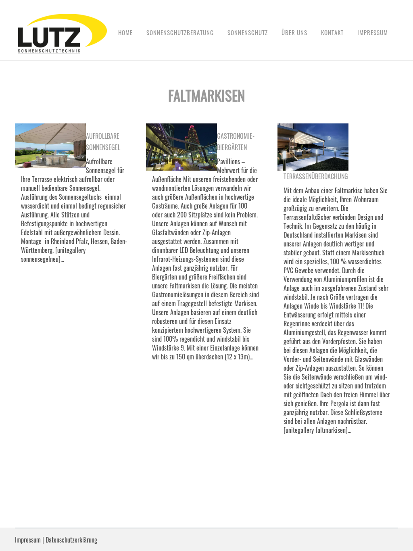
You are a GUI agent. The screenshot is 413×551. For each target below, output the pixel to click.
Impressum (28, 540)
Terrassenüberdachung (316, 176)
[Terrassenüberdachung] (312, 147)
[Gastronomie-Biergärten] (181, 147)
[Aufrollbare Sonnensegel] (50, 145)
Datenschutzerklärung (71, 540)
